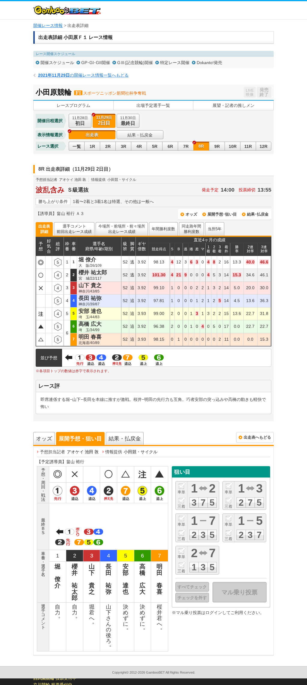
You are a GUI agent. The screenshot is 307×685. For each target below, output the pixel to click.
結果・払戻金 (140, 135)
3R (123, 146)
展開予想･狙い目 (222, 214)
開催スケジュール (57, 62)
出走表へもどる (257, 437)
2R (108, 146)
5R (154, 146)
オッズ (191, 214)
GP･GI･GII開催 (95, 62)
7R (186, 146)
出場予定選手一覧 (153, 105)
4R (139, 146)
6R (170, 146)
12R (263, 146)
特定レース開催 (174, 62)
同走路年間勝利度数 (191, 229)
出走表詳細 (44, 229)
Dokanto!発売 (209, 62)
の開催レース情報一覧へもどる (83, 75)
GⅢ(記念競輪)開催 (135, 62)
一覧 (77, 146)
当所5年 (215, 229)
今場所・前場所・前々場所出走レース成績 (121, 229)
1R (92, 146)
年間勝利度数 (163, 229)
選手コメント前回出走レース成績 (74, 229)
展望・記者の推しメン (234, 105)
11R (248, 146)
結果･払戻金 (258, 214)
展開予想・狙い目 (80, 439)
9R (217, 146)
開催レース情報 (48, 25)
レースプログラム (73, 105)
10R (233, 146)
